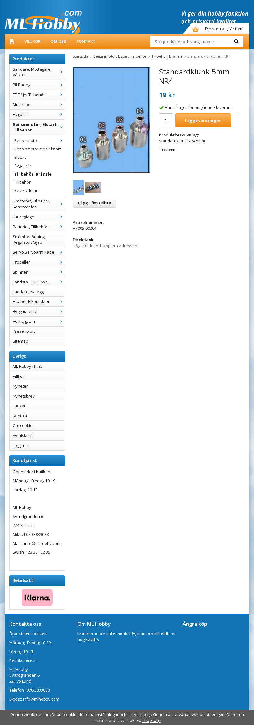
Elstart (20, 157)
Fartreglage (23, 217)
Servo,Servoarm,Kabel (34, 252)
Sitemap (20, 341)
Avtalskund (23, 435)
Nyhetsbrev (24, 396)
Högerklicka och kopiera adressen (105, 245)
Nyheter (20, 386)
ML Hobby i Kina (27, 366)
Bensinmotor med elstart (37, 149)
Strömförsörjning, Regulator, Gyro (29, 239)
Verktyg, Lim (24, 321)
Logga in (20, 445)
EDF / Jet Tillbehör (29, 94)
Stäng (155, 720)
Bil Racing (21, 84)
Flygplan (20, 114)
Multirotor (22, 104)
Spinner (20, 272)
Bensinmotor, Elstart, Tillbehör (35, 127)
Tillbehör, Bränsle (32, 174)
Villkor (32, 41)
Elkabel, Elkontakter (31, 301)
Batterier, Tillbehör (30, 226)
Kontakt (86, 41)
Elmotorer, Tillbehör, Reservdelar (31, 204)
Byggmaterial (25, 311)
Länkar (19, 405)
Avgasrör (22, 165)
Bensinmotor (26, 140)
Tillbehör (22, 182)
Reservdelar (25, 190)
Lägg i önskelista (94, 203)
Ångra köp (195, 623)
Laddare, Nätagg (28, 292)
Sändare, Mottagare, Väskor (32, 72)
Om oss (58, 41)
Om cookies (24, 425)
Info (145, 720)
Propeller (21, 262)
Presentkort (24, 331)
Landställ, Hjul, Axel (31, 282)
